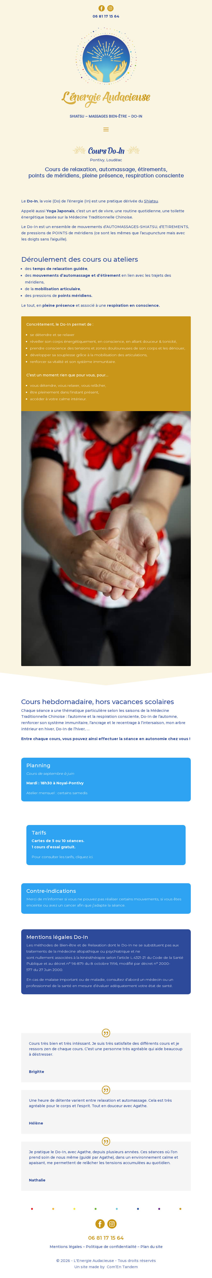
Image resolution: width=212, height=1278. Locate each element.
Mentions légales (66, 1246)
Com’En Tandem (122, 1267)
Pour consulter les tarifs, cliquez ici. (63, 857)
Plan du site (151, 1246)
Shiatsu (151, 201)
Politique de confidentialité (111, 1246)
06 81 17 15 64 (106, 16)
